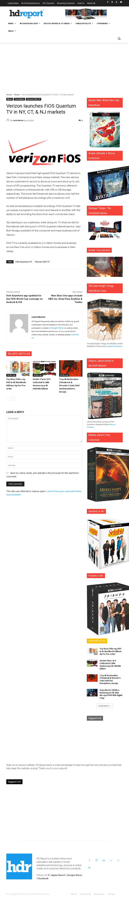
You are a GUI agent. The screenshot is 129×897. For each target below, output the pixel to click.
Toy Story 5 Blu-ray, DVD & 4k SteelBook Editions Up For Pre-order (111, 651)
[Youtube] (121, 2)
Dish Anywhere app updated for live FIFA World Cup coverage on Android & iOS (24, 299)
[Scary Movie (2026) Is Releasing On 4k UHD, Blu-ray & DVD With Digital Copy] (92, 692)
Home (9, 94)
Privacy (111, 894)
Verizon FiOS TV (42, 262)
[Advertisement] (64, 66)
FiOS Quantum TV (23, 262)
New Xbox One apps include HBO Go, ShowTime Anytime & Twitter (65, 299)
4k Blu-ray (11, 375)
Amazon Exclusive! (114, 346)
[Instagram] (112, 2)
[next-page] (13, 399)
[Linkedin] (103, 860)
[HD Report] (26, 14)
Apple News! (58, 875)
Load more (103, 705)
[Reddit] (111, 860)
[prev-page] (8, 399)
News (17, 94)
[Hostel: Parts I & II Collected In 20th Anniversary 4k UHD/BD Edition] (44, 368)
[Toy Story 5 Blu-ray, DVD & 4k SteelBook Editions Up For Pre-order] (18, 368)
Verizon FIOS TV (33, 99)
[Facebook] (108, 2)
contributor (18, 120)
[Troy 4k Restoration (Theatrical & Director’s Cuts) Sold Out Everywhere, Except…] (70, 368)
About (74, 894)
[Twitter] (116, 2)
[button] (119, 38)
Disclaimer (99, 894)
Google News (57, 328)
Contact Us (85, 894)
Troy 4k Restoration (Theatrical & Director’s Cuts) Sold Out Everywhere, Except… (69, 385)
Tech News (19, 99)
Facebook (43, 878)
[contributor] (8, 120)
